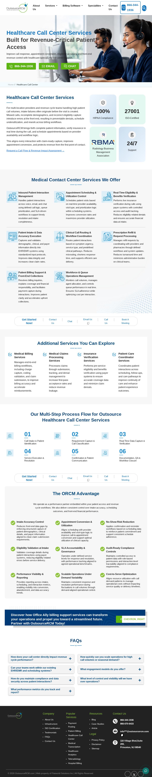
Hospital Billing (75, 763)
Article (94, 728)
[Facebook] (128, 774)
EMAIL (50, 66)
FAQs (47, 737)
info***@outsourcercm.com (134, 731)
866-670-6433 (127, 723)
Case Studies (98, 724)
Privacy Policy (98, 740)
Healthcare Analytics (73, 753)
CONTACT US (132, 619)
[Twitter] (134, 774)
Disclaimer (96, 744)
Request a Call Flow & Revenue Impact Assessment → (35, 150)
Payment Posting (72, 725)
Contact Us (113, 7)
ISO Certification (52, 728)
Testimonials (50, 732)
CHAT (72, 66)
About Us (36, 7)
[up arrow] (142, 98)
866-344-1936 (23, 66)
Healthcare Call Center (75, 737)
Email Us (87, 319)
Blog (94, 719)
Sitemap (95, 748)
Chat (70, 321)
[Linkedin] (141, 774)
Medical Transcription (74, 745)
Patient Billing (74, 731)
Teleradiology (74, 759)
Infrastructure (51, 724)
